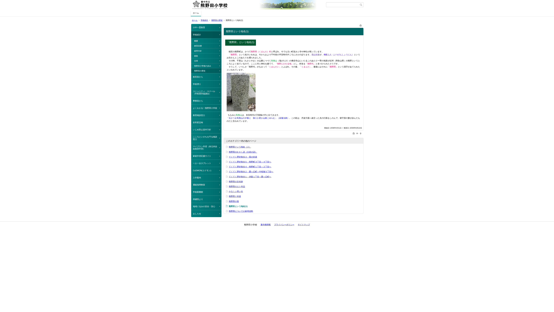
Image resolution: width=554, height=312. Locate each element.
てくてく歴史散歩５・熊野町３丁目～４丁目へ (250, 162)
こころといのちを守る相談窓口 (205, 138)
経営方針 (198, 51)
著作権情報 (266, 224)
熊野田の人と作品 (237, 186)
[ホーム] (258, 4)
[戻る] (357, 133)
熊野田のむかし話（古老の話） (243, 152)
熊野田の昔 (234, 201)
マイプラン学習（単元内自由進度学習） (205, 147)
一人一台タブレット (202, 163)
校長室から (198, 77)
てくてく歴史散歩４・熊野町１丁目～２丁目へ (250, 167)
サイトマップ (304, 224)
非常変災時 (198, 122)
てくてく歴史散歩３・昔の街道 (243, 157)
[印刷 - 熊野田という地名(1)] (360, 25)
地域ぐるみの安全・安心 (204, 206)
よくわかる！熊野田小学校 (205, 108)
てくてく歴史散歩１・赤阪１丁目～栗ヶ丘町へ (250, 176)
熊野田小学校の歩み (202, 66)
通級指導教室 (199, 185)
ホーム (196, 13)
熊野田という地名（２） (240, 147)
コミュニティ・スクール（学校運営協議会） (204, 92)
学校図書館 (198, 192)
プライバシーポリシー (284, 224)
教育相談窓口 (199, 115)
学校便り (197, 84)
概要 (196, 41)
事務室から (198, 101)
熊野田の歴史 (217, 20)
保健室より (198, 199)
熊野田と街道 (235, 196)
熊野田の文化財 (236, 181)
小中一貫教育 (199, 27)
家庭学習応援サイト (202, 156)
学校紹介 (204, 20)
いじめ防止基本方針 (202, 129)
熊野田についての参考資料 (241, 211)
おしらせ (197, 213)
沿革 (196, 61)
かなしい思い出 (236, 191)
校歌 (196, 56)
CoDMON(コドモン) (202, 170)
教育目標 (198, 46)
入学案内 (197, 178)
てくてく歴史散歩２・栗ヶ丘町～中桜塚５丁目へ (251, 171)
